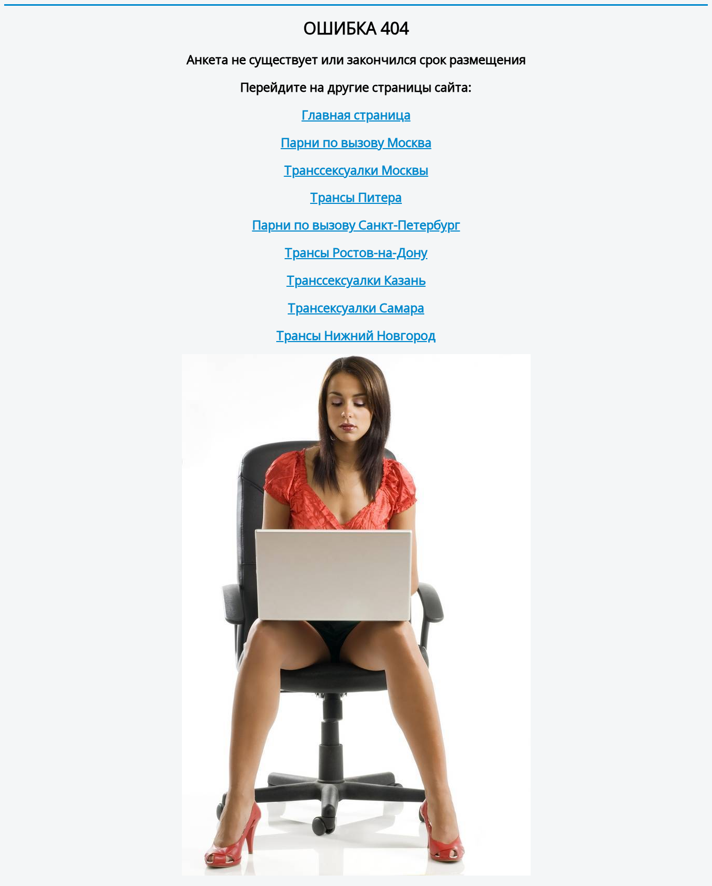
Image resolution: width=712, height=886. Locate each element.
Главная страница (356, 114)
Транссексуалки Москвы (356, 169)
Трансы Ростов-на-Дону (356, 252)
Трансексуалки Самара (356, 307)
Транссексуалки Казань (356, 279)
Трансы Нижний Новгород (356, 335)
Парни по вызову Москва (356, 142)
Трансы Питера (356, 196)
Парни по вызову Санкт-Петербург (356, 224)
